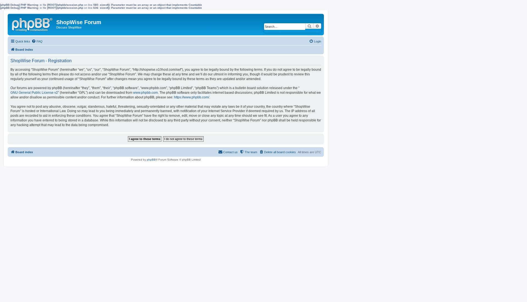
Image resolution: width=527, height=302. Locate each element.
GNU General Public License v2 (34, 93)
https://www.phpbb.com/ (191, 97)
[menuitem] (37, 41)
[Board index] (32, 23)
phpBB (151, 159)
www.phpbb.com (145, 93)
